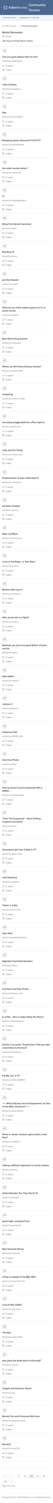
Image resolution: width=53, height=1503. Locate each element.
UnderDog (7, 394)
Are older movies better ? (15, 168)
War (4, 112)
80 (38, 1476)
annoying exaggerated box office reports (23, 422)
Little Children (9, 84)
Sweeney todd (9, 732)
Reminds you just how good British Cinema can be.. (24, 647)
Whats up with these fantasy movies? (21, 366)
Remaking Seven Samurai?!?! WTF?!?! (21, 140)
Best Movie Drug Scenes (14, 338)
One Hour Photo (10, 759)
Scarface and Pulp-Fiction (15, 989)
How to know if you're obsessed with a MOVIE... (22, 789)
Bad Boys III (8, 252)
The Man (6, 1332)
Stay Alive (7, 933)
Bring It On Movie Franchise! (16, 224)
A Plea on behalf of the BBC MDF (19, 1277)
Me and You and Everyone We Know (21, 1416)
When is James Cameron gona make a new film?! (24, 1136)
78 (25, 1476)
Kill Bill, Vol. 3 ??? (11, 1075)
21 (3, 196)
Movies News (9, 18)
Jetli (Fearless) (9, 877)
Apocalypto (8, 676)
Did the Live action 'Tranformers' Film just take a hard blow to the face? (26, 1046)
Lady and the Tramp (12, 450)
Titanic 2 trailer (10, 905)
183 (5, 1481)
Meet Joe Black (10, 533)
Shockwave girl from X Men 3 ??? (19, 849)
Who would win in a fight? (15, 617)
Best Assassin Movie (13, 1249)
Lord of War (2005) (12, 1304)
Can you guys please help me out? (20, 56)
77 (19, 1476)
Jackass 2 (7, 704)
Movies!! (6, 1444)
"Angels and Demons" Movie (16, 1388)
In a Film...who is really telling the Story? (23, 1017)
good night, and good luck (16, 1221)
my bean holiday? (11, 506)
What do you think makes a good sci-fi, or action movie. (24, 309)
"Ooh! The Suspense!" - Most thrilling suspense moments (21, 820)
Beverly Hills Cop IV (12, 589)
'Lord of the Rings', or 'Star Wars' (18, 561)
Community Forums (27, 7)
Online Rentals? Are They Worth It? (20, 1193)
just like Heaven (10, 279)
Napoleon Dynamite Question (17, 961)
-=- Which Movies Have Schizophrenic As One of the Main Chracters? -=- (26, 1105)
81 (44, 1476)
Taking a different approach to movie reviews (25, 1165)
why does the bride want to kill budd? (21, 1360)
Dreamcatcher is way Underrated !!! (20, 478)
